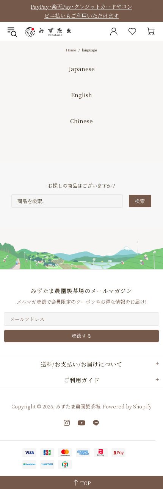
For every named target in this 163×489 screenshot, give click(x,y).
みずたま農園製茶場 (49, 31)
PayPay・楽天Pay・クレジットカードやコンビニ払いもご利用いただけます (81, 11)
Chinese (81, 121)
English (81, 95)
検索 (140, 201)
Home (71, 50)
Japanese (82, 69)
